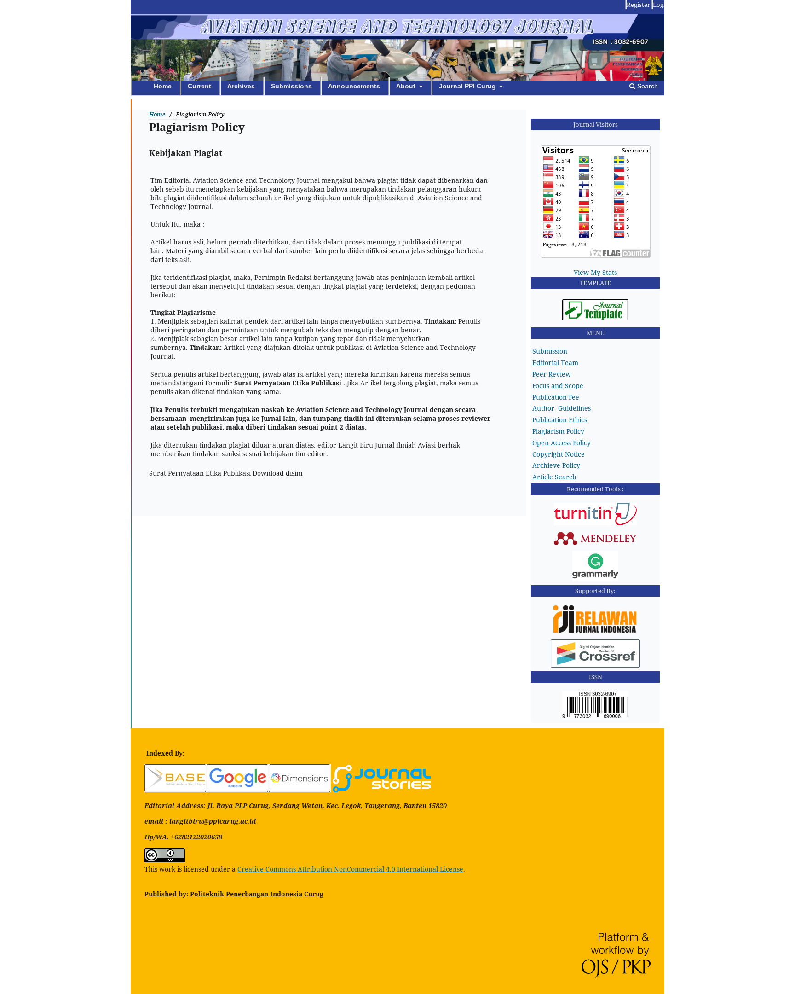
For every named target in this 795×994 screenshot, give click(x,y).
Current (199, 86)
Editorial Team (555, 362)
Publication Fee (555, 397)
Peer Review (551, 374)
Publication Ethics (559, 419)
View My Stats (595, 272)
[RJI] (595, 632)
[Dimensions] (300, 789)
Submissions (291, 86)
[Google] (238, 789)
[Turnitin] (595, 522)
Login (661, 4)
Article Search (554, 476)
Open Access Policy (561, 442)
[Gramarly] (595, 579)
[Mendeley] (595, 544)
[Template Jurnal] (595, 318)
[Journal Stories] (382, 789)
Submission (549, 351)
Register (638, 4)
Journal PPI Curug (468, 86)
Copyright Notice (558, 454)
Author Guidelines (561, 408)
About (406, 86)
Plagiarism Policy (558, 431)
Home (163, 86)
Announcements (354, 86)
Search (646, 86)
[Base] (175, 789)
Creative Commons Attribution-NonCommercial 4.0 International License (350, 869)
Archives (241, 86)
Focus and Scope (557, 385)
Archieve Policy (556, 465)
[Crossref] (595, 665)
